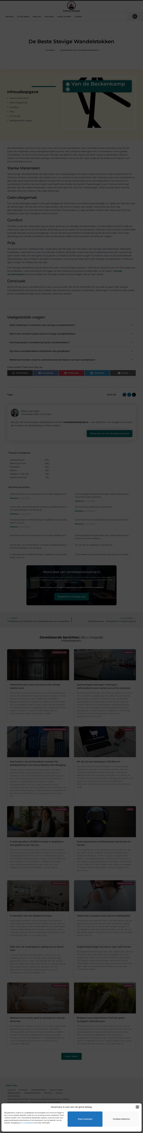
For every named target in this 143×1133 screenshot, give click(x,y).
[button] (137, 1107)
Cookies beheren (121, 1119)
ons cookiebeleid (26, 1123)
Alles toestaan (85, 1119)
